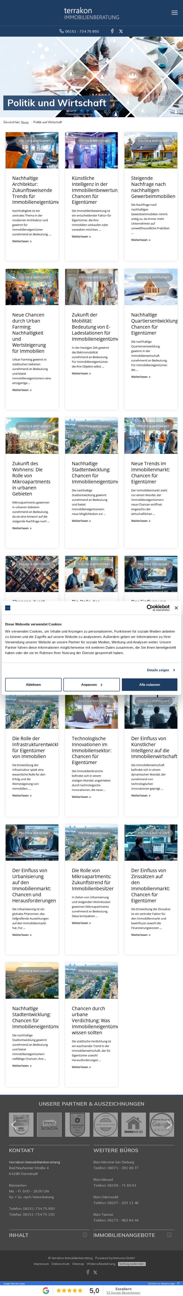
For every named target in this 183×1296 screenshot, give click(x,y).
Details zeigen (158, 670)
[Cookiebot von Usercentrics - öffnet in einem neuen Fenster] (150, 608)
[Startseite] (91, 13)
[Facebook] (112, 31)
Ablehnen (33, 684)
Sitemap (78, 1264)
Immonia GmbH (124, 1258)
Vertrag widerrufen (132, 1264)
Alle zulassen (149, 684)
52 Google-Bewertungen (123, 1292)
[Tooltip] (178, 1283)
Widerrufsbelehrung (101, 1264)
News (25, 122)
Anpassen (89, 684)
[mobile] (175, 12)
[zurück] (14, 1124)
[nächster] (169, 1124)
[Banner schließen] (176, 608)
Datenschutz (61, 1264)
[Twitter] (121, 31)
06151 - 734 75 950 (82, 31)
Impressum (41, 1264)
